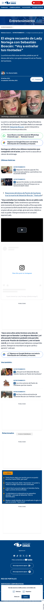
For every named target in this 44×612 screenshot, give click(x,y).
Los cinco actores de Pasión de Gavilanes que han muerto (25, 384)
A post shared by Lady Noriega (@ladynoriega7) (22, 296)
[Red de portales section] (41, 579)
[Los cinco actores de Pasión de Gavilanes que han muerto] (6, 383)
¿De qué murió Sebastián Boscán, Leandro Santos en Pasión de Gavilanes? (28, 373)
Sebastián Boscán (17, 127)
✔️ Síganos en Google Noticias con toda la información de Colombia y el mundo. (23, 354)
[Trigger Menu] (3, 2)
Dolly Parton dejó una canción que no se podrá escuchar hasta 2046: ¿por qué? (22, 478)
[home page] (22, 544)
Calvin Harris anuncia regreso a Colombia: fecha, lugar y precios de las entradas (22, 489)
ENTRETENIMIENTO (7, 27)
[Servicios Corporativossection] (41, 584)
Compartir (36, 79)
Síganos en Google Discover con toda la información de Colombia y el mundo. (22, 143)
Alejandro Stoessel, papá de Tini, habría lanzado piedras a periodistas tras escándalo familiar (28, 171)
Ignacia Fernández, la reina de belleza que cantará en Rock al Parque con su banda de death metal (28, 184)
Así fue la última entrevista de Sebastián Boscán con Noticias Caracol (27, 395)
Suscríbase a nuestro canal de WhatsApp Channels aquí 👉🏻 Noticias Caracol (23, 136)
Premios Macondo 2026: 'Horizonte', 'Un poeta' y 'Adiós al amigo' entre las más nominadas (23, 483)
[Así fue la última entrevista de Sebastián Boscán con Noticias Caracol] (6, 394)
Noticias (18, 591)
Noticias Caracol (6, 32)
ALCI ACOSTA (26, 7)
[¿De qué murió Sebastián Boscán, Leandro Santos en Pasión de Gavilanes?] (6, 371)
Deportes (28, 591)
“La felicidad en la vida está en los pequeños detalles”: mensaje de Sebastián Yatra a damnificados (21, 495)
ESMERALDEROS (15, 7)
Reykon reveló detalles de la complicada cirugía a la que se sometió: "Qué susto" (23, 501)
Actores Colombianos (24, 434)
